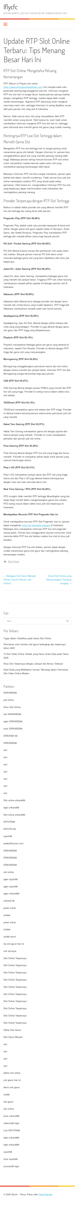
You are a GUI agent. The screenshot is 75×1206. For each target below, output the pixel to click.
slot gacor (8, 1101)
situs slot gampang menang (36, 525)
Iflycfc (10, 7)
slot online (8, 872)
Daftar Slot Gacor (12, 1030)
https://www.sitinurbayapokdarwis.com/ (23, 87)
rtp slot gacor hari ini (13, 943)
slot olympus (9, 951)
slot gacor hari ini (12, 1080)
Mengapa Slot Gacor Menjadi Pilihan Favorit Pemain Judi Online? (19, 579)
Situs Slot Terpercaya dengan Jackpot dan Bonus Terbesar (33, 663)
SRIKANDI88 (10, 692)
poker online (9, 908)
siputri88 (7, 836)
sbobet (6, 915)
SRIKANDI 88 (10, 735)
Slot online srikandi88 (14, 800)
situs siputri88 (10, 1159)
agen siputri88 (10, 879)
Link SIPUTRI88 (11, 1130)
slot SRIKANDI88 (12, 714)
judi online (8, 699)
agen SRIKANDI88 (12, 721)
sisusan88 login (11, 1166)
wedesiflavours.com (13, 843)
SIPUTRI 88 (9, 829)
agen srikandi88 (11, 893)
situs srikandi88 (11, 1116)
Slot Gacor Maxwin (13, 1037)
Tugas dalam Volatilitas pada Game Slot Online (27, 638)
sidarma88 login (11, 1123)
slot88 (6, 1094)
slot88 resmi (9, 936)
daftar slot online (11, 1072)
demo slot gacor (11, 1087)
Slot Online (13, 561)
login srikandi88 (11, 807)
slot (5, 750)
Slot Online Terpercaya (15, 958)
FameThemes (45, 1194)
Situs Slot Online (12, 707)
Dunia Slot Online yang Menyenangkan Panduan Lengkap (59, 579)
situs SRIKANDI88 (12, 728)
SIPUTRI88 (9, 821)
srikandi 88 (8, 900)
